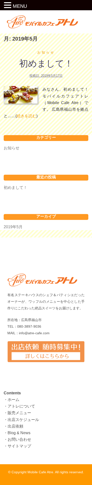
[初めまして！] (21, 95)
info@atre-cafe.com (34, 333)
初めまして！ (46, 63)
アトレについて (21, 406)
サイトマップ (19, 446)
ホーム (13, 400)
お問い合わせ (19, 439)
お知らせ (46, 52)
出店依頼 (15, 426)
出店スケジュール (23, 420)
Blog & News (19, 433)
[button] (8, 6)
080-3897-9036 (29, 326)
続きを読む (26, 116)
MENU (20, 6)
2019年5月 (13, 227)
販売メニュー (19, 413)
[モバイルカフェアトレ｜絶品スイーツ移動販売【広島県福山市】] (46, 22)
